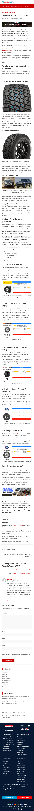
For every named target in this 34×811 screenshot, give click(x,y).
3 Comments (19, 18)
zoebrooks (10, 579)
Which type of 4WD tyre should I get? (21, 569)
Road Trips (5, 682)
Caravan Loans (21, 767)
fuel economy (14, 212)
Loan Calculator (21, 781)
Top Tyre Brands (7, 750)
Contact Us (5, 761)
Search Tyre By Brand (8, 742)
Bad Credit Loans (21, 779)
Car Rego (4, 676)
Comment (5, 613)
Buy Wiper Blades (7, 771)
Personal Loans (21, 777)
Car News (4, 674)
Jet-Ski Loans (20, 771)
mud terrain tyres (7, 50)
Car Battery (20, 742)
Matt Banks (12, 18)
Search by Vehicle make (8, 744)
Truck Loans (20, 763)
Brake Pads (20, 752)
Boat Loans (20, 773)
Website (4, 645)
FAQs (4, 765)
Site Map (5, 773)
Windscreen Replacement (23, 746)
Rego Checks (20, 736)
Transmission (20, 750)
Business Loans (21, 765)
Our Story (5, 775)
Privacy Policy (6, 767)
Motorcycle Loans (21, 769)
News (4, 769)
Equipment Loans (21, 775)
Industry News (6, 678)
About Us (5, 763)
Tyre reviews (6, 748)
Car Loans (19, 761)
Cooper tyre (17, 433)
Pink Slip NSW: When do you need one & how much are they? (17, 555)
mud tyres (7, 118)
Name (4, 631)
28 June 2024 (5, 18)
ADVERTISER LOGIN (9, 797)
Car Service (19, 744)
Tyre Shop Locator (7, 736)
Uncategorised (6, 686)
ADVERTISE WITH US (24, 797)
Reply (8, 600)
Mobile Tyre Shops (7, 738)
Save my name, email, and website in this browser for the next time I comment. (16, 655)
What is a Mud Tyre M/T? (10, 549)
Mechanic (19, 738)
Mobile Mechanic (21, 748)
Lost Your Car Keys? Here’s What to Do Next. (13, 712)
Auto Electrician (21, 740)
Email (4, 638)
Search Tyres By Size (8, 740)
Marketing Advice (6, 680)
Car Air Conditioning (22, 754)
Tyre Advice (12, 12)
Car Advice (5, 12)
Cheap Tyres (6, 746)
